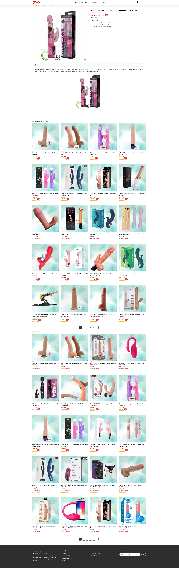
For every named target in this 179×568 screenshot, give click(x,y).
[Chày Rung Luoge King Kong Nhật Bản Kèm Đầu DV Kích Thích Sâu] (45, 388)
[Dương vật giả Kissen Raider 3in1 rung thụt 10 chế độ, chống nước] (132, 257)
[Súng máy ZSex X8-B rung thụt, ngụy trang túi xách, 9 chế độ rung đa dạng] (45, 298)
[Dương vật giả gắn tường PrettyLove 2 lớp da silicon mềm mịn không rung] (45, 510)
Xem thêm (89, 114)
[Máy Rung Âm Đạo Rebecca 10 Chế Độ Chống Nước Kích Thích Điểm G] (103, 428)
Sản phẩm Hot (94, 556)
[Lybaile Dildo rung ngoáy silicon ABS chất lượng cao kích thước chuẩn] (132, 136)
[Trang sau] (97, 327)
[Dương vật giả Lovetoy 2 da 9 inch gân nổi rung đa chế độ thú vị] (103, 347)
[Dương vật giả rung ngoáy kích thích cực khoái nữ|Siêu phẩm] (103, 136)
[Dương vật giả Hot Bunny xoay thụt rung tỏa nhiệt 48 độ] (103, 177)
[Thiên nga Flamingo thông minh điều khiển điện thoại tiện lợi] (132, 347)
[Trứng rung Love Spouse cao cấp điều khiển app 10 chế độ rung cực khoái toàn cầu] (74, 510)
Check (143, 554)
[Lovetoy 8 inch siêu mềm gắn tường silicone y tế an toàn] (74, 136)
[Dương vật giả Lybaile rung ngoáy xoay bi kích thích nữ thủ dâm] (45, 177)
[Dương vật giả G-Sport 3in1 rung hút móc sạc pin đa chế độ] (45, 257)
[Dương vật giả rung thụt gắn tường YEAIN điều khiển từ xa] (45, 136)
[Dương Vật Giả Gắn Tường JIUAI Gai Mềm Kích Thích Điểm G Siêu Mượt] (132, 469)
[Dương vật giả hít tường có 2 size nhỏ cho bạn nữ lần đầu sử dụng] (74, 298)
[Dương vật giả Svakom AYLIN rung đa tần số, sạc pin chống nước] (74, 177)
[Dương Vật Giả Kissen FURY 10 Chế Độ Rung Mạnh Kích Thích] (103, 218)
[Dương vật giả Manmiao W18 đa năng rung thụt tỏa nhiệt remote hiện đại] (103, 298)
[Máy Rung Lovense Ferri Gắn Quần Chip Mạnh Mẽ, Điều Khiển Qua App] (74, 469)
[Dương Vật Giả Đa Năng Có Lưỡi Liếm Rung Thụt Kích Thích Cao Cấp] (103, 257)
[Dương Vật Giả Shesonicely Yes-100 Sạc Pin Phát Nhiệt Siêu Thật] (74, 218)
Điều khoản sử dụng (67, 556)
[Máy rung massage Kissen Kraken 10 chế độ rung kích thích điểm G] (45, 218)
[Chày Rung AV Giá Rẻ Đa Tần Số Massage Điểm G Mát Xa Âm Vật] (132, 428)
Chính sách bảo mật (66, 558)
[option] (60, 35)
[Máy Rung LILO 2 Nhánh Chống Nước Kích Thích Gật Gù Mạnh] (74, 257)
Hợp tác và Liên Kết (95, 553)
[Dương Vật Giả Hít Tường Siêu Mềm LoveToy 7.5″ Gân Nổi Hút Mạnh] (132, 510)
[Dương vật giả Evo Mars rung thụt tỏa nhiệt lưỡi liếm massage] (132, 298)
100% (138, 65)
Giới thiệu (64, 553)
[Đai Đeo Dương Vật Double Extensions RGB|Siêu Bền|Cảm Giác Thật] (103, 469)
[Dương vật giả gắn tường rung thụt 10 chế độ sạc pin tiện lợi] (132, 177)
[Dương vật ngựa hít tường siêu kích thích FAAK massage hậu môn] (74, 388)
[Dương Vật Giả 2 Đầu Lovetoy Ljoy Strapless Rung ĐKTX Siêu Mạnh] (103, 388)
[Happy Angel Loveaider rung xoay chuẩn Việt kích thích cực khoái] (60, 35)
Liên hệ (63, 560)
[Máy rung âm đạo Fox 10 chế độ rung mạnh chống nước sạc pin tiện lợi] (132, 218)
